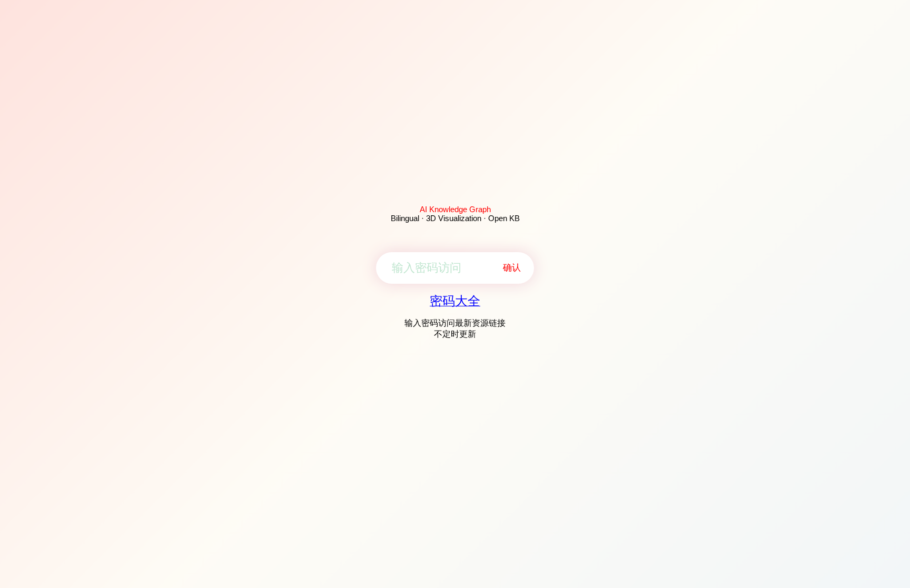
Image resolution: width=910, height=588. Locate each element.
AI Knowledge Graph (455, 209)
